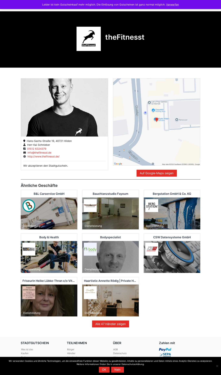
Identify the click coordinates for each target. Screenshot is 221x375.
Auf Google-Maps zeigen (157, 173)
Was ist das (27, 349)
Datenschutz (120, 353)
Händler (71, 353)
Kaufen (24, 353)
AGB (115, 349)
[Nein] (217, 366)
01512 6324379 (36, 148)
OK (104, 369)
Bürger (70, 349)
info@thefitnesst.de (38, 152)
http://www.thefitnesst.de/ (43, 156)
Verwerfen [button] (172, 4)
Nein (117, 369)
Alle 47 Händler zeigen (110, 324)
